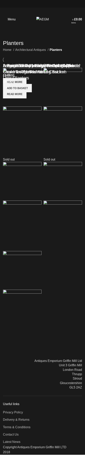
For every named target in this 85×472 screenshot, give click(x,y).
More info (6, 468)
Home (7, 49)
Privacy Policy (13, 412)
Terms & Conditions (16, 427)
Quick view (19, 333)
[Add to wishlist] (29, 333)
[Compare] (8, 333)
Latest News (11, 441)
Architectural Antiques (31, 49)
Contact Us (11, 434)
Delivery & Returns (16, 419)
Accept (21, 468)
